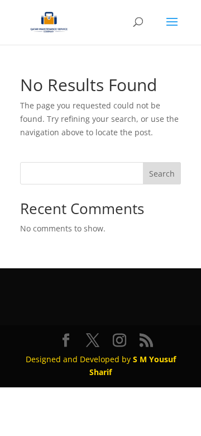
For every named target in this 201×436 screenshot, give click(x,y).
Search (162, 173)
